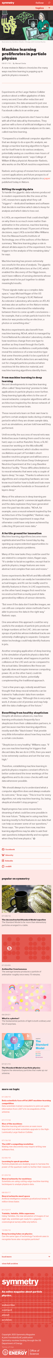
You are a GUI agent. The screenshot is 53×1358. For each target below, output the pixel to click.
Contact (7, 1309)
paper (47, 178)
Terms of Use (8, 1347)
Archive (7, 1319)
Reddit (8, 866)
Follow (40, 2)
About (5, 1314)
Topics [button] (39, 7)
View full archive (10, 1263)
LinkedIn (9, 860)
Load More (7, 1256)
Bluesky (9, 855)
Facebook (10, 849)
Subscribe (8, 1305)
